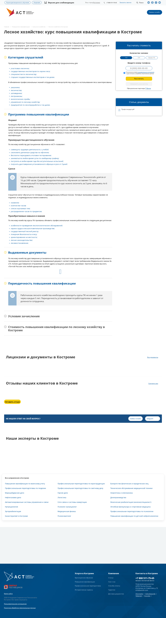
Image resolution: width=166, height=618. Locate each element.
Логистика (62, 497)
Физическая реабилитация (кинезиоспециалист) (130, 502)
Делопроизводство (118, 497)
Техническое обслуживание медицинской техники (131, 488)
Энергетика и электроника (121, 493)
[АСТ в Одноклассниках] (153, 2)
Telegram (138, 596)
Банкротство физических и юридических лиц (129, 483)
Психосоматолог (64, 516)
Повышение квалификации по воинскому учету (25, 483)
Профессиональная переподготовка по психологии (131, 511)
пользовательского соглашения (146, 72)
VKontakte (139, 594)
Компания (113, 573)
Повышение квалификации (85, 582)
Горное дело (63, 493)
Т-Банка (148, 88)
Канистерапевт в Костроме (16, 516)
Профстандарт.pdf (127, 109)
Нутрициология (11, 507)
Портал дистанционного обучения (17, 2)
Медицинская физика (67, 511)
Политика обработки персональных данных (20, 608)
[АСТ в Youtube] (160, 2)
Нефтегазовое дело (13, 497)
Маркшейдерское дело (14, 493)
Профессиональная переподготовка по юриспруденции (81, 483)
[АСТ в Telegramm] (156, 2)
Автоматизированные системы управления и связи (26, 502)
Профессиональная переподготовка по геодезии (25, 488)
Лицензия (37, 2)
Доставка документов (116, 594)
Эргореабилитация (13, 511)
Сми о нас (111, 582)
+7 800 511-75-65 (111, 3)
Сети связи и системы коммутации (72, 502)
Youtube (147, 596)
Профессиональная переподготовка (88, 586)
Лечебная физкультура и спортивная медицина (130, 507)
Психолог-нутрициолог (67, 507)
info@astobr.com (141, 590)
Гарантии (111, 590)
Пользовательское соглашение (15, 604)
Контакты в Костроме (146, 573)
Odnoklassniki (150, 594)
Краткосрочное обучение (84, 578)
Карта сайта (8, 594)
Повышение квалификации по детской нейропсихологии (134, 516)
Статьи (110, 578)
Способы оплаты (114, 586)
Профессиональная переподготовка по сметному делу (80, 488)
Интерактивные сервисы (84, 590)
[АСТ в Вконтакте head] (149, 2)
